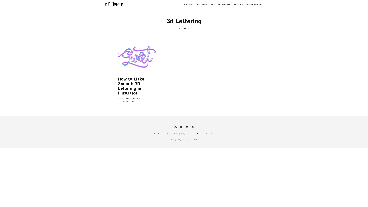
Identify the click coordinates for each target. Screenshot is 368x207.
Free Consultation (253, 4)
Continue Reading (129, 102)
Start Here (188, 4)
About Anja (238, 4)
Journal (186, 29)
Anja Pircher (124, 98)
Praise (212, 4)
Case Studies (201, 4)
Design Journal (224, 4)
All (180, 29)
